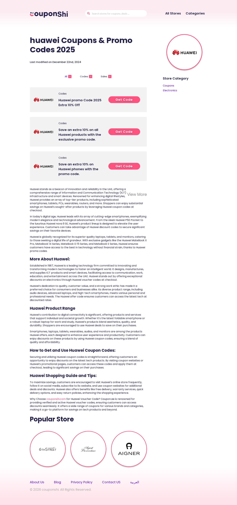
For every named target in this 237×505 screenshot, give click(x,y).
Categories (195, 13)
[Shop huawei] (184, 52)
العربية (134, 482)
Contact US (111, 482)
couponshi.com (56, 399)
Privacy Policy (81, 482)
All (67, 76)
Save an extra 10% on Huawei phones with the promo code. (78, 169)
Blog (57, 482)
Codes (85, 76)
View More (137, 194)
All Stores (173, 13)
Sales (105, 76)
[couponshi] (49, 13)
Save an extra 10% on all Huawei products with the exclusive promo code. (80, 135)
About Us (37, 482)
